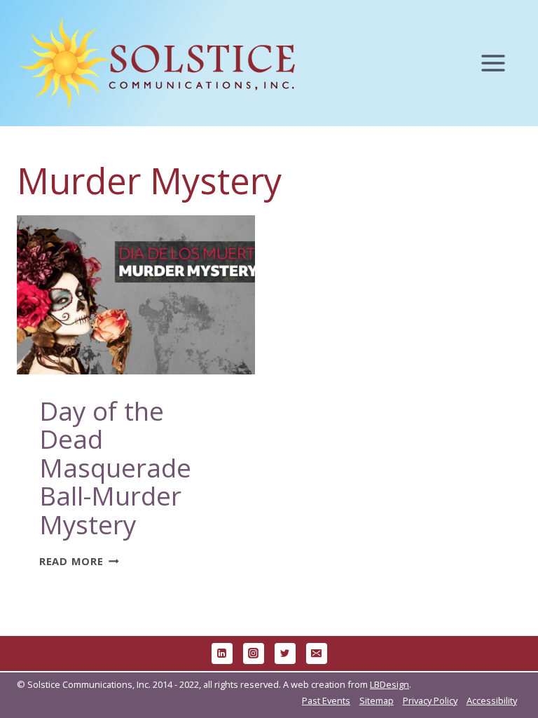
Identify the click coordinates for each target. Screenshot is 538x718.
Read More (79, 561)
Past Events (326, 700)
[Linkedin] (222, 653)
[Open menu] (499, 63)
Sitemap (376, 700)
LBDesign (389, 684)
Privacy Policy (430, 700)
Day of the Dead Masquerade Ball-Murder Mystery (115, 467)
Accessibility (492, 700)
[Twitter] (285, 653)
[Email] (316, 653)
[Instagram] (253, 653)
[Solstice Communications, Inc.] (157, 63)
